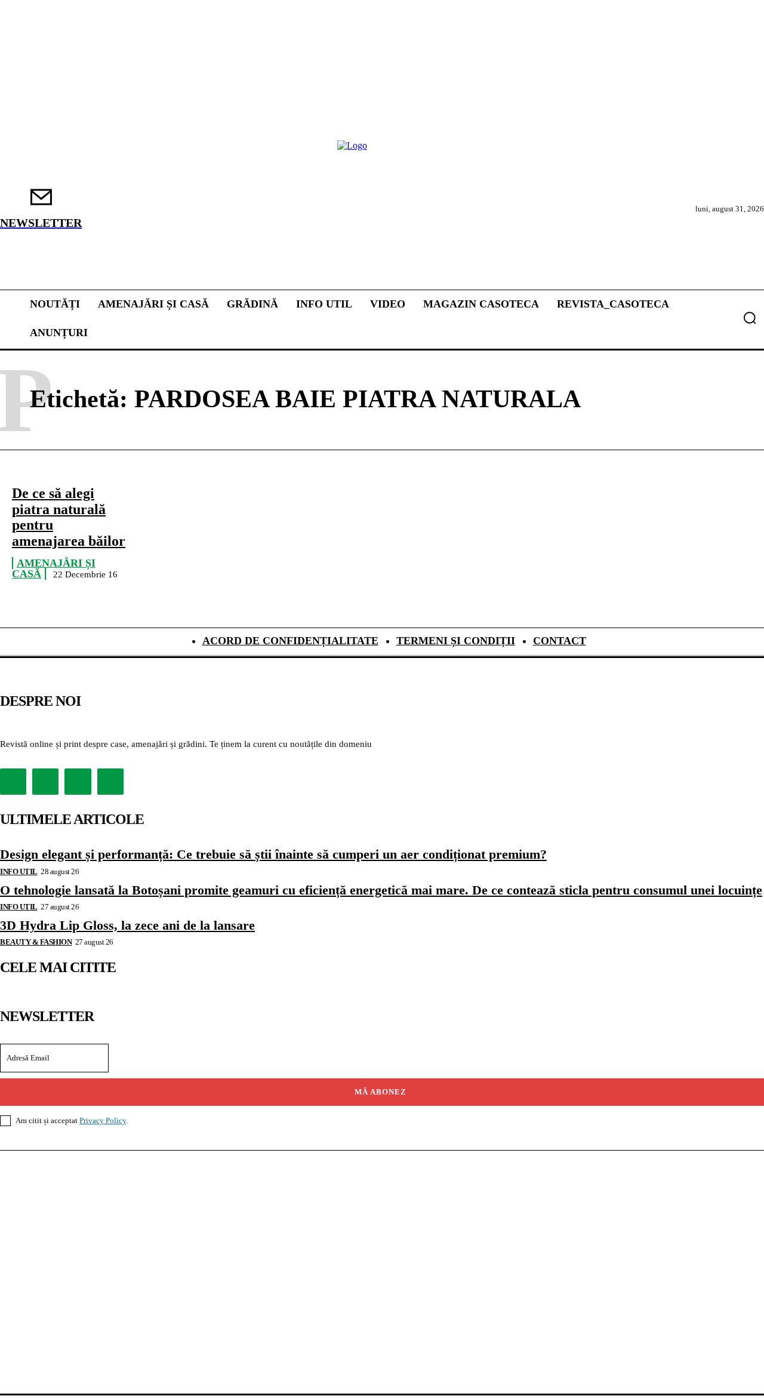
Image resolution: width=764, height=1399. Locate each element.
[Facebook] (13, 781)
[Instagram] (45, 781)
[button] (749, 317)
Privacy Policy (102, 1120)
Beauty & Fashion (36, 941)
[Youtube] (110, 781)
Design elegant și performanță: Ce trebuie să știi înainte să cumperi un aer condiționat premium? (273, 854)
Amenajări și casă (54, 568)
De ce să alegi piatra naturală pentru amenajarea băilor (68, 516)
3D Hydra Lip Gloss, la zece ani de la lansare (127, 925)
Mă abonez (380, 1091)
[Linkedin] (77, 781)
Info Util (19, 871)
